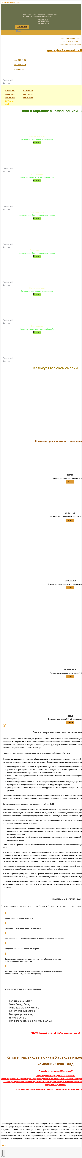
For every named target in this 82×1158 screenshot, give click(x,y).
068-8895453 (10, 94)
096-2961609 (10, 98)
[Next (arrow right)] (4, 1153)
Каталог (70, 482)
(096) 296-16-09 (43, 20)
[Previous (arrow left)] (2, 1153)
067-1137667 (10, 91)
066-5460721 (28, 91)
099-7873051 (28, 98)
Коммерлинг (70, 669)
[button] (17, 31)
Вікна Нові (70, 513)
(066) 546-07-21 (43, 23)
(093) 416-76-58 (43, 21)
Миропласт (70, 580)
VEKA (70, 715)
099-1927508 (28, 94)
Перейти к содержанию (10, 2)
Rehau (70, 474)
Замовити (22, 27)
